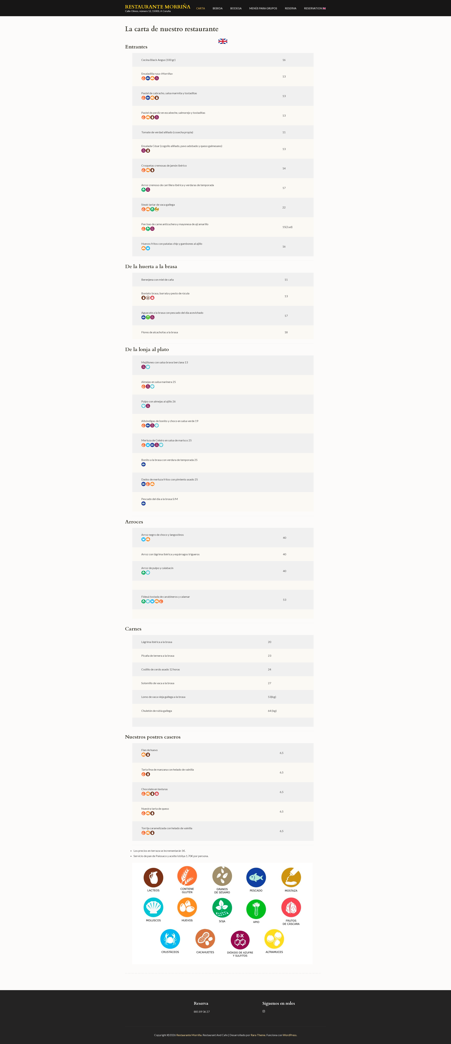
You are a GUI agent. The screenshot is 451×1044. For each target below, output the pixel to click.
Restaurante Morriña (157, 7)
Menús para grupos (263, 8)
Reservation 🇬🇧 (315, 8)
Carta (200, 8)
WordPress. (290, 1035)
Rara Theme (258, 1035)
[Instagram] (263, 1011)
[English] (222, 41)
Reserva (290, 8)
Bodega (236, 8)
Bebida (218, 8)
